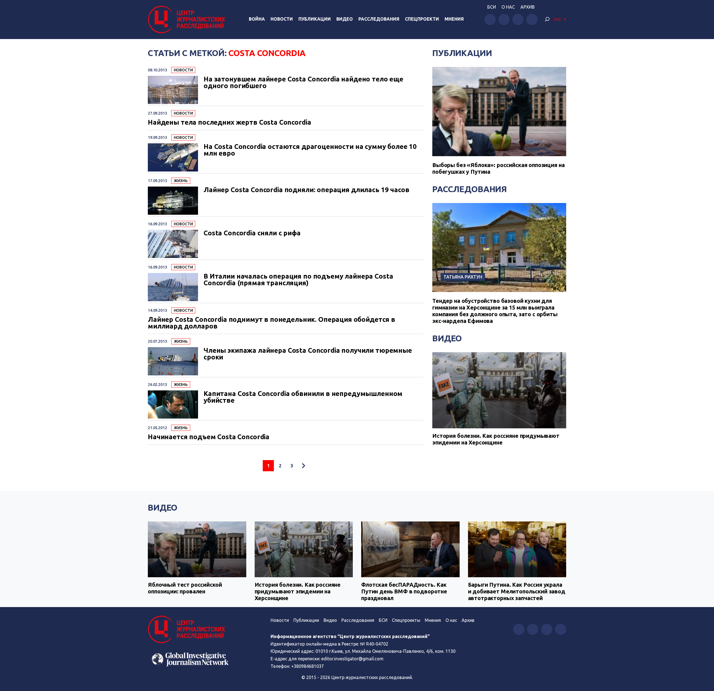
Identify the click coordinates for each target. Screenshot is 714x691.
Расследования (378, 18)
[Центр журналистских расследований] (188, 19)
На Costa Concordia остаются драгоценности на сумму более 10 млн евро (310, 150)
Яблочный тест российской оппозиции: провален (185, 588)
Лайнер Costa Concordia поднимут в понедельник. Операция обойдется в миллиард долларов (271, 323)
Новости (282, 18)
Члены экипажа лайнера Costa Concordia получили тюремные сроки (308, 354)
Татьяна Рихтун (462, 276)
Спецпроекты (406, 620)
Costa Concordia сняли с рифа (252, 233)
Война (257, 18)
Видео (344, 18)
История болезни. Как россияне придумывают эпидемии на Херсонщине (495, 439)
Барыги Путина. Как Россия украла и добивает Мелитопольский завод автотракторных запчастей (516, 591)
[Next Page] (303, 465)
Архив (527, 6)
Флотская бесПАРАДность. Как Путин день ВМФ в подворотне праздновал (404, 591)
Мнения (454, 18)
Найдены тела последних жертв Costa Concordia (229, 122)
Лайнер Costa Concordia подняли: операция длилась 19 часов (306, 190)
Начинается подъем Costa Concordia (208, 437)
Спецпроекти (422, 18)
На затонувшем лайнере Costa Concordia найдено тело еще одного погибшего (303, 82)
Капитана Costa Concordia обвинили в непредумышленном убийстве (303, 397)
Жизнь (181, 180)
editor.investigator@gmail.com (352, 658)
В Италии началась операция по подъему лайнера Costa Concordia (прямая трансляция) (298, 279)
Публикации (314, 18)
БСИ (491, 6)
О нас (508, 6)
